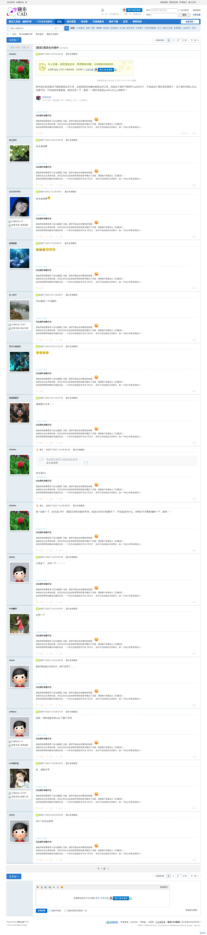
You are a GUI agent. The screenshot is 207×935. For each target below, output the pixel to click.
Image (45, 887)
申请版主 (183, 2)
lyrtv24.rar (46, 97)
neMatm (12, 712)
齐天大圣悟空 (15, 346)
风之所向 (13, 140)
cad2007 (187, 28)
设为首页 (11, 2)
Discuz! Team (22, 925)
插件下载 (113, 21)
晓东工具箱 (167, 28)
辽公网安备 (160, 922)
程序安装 (130, 28)
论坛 (59, 21)
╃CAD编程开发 (26, 34)
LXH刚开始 (14, 763)
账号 (148, 10)
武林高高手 (14, 398)
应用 (125, 21)
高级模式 (164, 887)
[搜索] (66, 28)
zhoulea (12, 54)
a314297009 (14, 192)
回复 (41, 133)
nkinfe (12, 660)
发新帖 (13, 40)
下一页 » (103, 868)
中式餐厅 (139, 28)
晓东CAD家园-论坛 (7, 34)
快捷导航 (189, 22)
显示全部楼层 (71, 54)
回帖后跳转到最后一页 (77, 910)
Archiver (134, 922)
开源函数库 (98, 21)
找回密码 (197, 10)
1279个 (23, 793)
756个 (23, 324)
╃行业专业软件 (44, 21)
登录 (56, 69)
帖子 (57, 28)
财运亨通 (24, 328)
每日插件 (40, 34)
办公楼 (122, 28)
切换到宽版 (199, 2)
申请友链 (124, 922)
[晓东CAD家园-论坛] (16, 11)
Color (41, 887)
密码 (148, 15)
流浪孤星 (13, 243)
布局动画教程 (150, 28)
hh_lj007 (13, 295)
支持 (51, 185)
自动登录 (185, 10)
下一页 (193, 40)
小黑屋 (151, 922)
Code (58, 887)
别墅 (93, 28)
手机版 (143, 922)
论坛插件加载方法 (43, 115)
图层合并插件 (52, 34)
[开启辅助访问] (159, 2)
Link (49, 887)
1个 (21, 741)
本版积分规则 (191, 910)
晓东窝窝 (71, 21)
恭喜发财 (24, 225)
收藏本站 (20, 2)
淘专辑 (84, 21)
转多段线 (114, 28)
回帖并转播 (56, 910)
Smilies (62, 887)
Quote (53, 887)
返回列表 (160, 40)
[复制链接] (64, 48)
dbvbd (12, 557)
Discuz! (20, 922)
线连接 (106, 28)
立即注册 (197, 15)
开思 (194, 28)
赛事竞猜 (137, 21)
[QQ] (112, 922)
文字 (159, 28)
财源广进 (24, 797)
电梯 (88, 28)
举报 (194, 133)
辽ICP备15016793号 (190, 922)
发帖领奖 (164, 2)
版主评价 (192, 2)
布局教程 (177, 28)
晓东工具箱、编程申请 (20, 21)
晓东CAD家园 (174, 922)
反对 (61, 185)
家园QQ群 (173, 2)
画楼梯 (99, 28)
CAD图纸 (80, 28)
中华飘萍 (13, 609)
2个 (21, 221)
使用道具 (184, 133)
